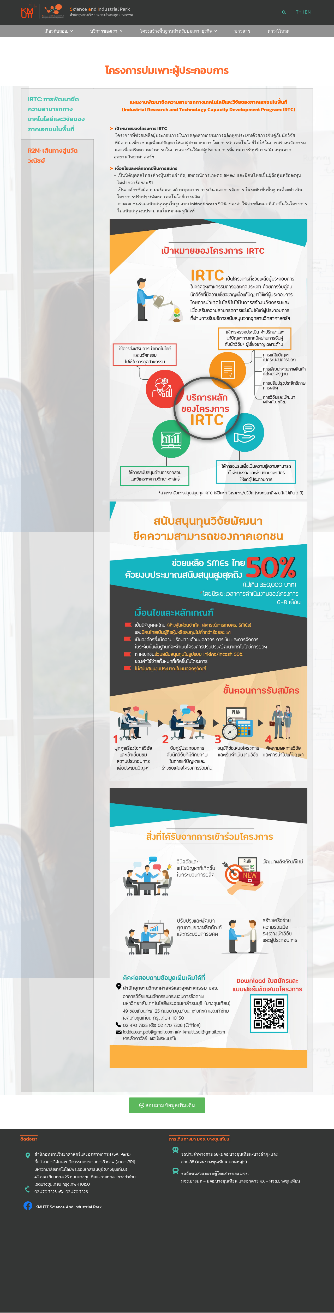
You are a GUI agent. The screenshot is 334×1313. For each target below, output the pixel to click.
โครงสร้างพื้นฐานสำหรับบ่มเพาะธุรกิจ (176, 31)
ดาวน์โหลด (279, 31)
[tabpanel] (203, 590)
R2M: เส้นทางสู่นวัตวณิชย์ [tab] (53, 155)
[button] (58, 31)
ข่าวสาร (242, 31)
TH (299, 12)
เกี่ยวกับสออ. (56, 31)
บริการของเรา (103, 31)
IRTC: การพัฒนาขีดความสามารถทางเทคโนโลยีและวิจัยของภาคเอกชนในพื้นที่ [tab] (56, 114)
